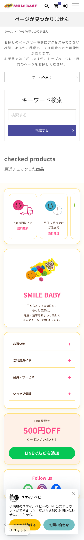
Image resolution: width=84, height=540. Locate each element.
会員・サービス (23, 377)
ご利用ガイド (22, 360)
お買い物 (19, 344)
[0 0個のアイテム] (56, 5)
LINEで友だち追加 (42, 453)
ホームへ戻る (42, 77)
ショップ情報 (22, 393)
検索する (42, 130)
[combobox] (42, 114)
